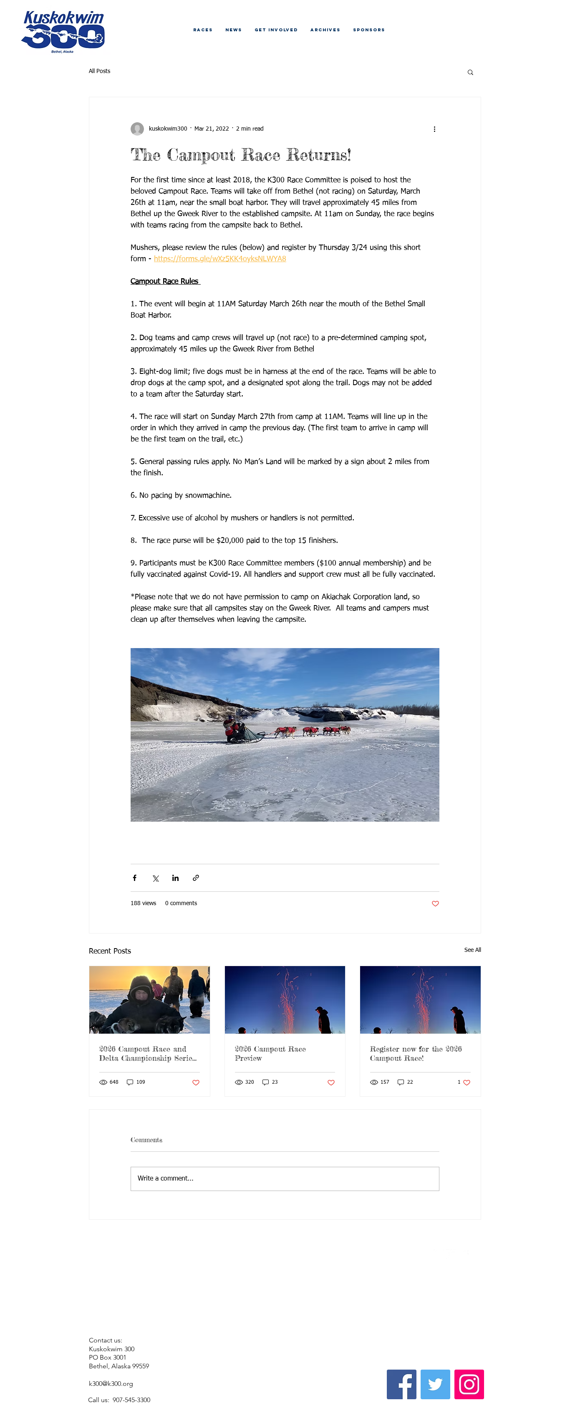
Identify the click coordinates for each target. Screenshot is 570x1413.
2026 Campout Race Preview (270, 1053)
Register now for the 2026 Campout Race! (416, 1053)
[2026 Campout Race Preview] (285, 1000)
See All (472, 950)
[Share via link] (196, 878)
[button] (470, 71)
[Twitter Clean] (451, 1254)
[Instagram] (469, 1384)
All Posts (99, 71)
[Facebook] (401, 1384)
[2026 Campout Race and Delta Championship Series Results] (149, 1000)
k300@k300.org (111, 1384)
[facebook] (464, 1254)
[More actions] (434, 129)
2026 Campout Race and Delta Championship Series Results (147, 1053)
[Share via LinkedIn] (175, 878)
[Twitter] (435, 1384)
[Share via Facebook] (135, 878)
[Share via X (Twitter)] (155, 878)
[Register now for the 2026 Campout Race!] (420, 1000)
